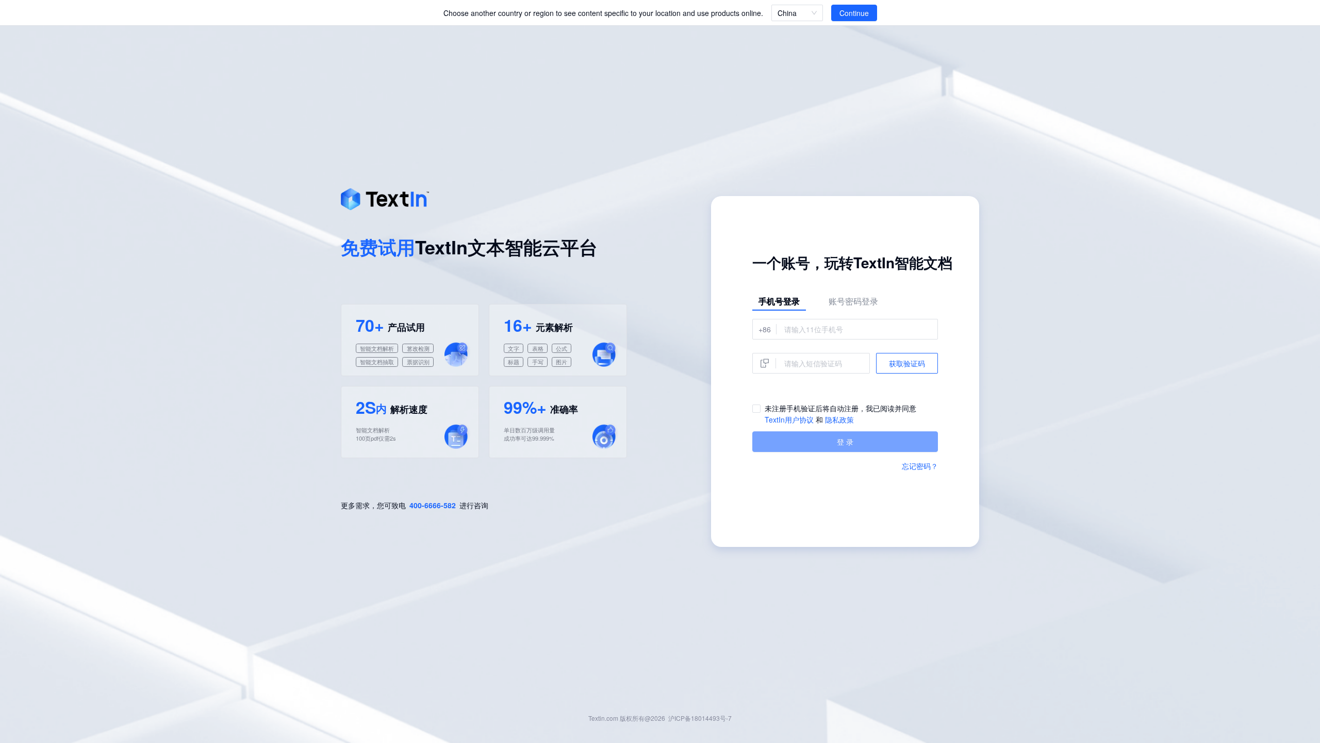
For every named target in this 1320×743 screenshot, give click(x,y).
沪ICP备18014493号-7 (700, 718)
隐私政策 (839, 419)
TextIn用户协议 (789, 419)
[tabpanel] (845, 385)
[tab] (779, 302)
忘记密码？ (920, 466)
